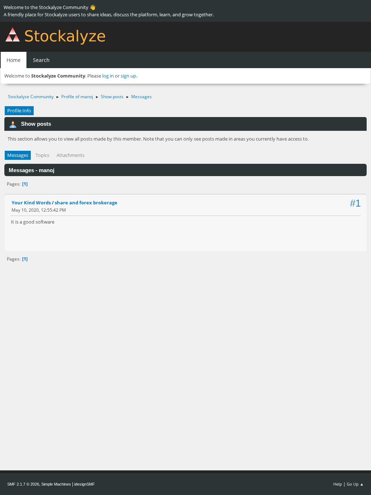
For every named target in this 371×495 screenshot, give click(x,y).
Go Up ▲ (355, 484)
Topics (42, 155)
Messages (17, 155)
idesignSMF (84, 484)
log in (108, 75)
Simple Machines (56, 484)
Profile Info (19, 110)
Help (337, 484)
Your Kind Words (31, 202)
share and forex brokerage (86, 202)
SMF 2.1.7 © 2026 (23, 484)
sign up (128, 75)
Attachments (70, 155)
